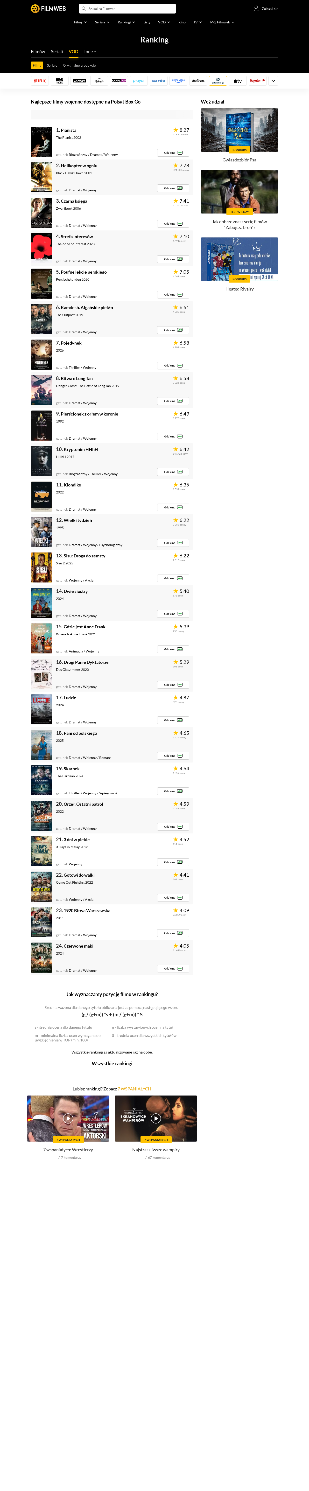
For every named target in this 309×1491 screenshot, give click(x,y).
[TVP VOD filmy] (158, 80)
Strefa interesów (77, 236)
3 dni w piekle (77, 839)
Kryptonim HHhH (81, 449)
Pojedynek (71, 343)
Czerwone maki (78, 946)
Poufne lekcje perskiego (84, 272)
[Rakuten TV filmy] (257, 80)
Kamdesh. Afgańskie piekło (87, 307)
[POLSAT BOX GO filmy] (218, 80)
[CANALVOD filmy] (119, 80)
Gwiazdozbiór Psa (239, 159)
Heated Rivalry (239, 288)
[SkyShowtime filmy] (198, 80)
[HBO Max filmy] (59, 80)
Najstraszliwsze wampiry (156, 1149)
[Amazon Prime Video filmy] (178, 80)
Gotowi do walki (79, 875)
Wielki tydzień (78, 520)
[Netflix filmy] (40, 80)
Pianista (68, 130)
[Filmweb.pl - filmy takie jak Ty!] (48, 8)
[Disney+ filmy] (99, 80)
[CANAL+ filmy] (79, 80)
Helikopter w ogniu (79, 165)
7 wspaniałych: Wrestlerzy (68, 1149)
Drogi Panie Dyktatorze (86, 662)
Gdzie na (169, 152)
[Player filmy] (138, 80)
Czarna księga (74, 201)
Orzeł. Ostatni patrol (83, 804)
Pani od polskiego (80, 733)
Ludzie (70, 697)
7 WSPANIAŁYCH (134, 1088)
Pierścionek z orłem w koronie (89, 413)
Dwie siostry (76, 591)
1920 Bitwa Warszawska (87, 910)
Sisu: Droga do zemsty (84, 555)
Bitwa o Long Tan (77, 378)
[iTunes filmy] (237, 80)
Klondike (72, 484)
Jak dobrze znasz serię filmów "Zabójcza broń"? (239, 224)
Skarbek (72, 768)
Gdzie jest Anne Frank (84, 626)
